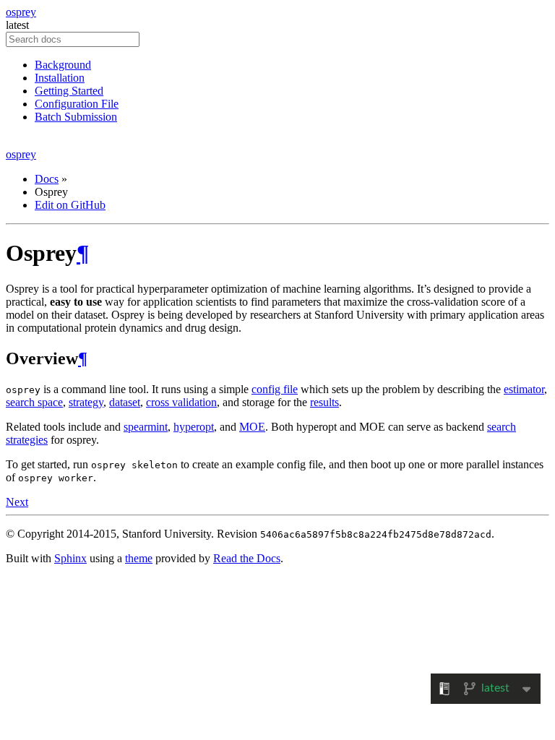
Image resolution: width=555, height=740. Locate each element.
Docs (47, 179)
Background (63, 65)
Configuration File (77, 104)
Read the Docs (246, 558)
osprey (21, 12)
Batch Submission (76, 117)
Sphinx (70, 558)
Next (17, 502)
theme (138, 558)
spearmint (146, 427)
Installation (60, 78)
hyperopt (193, 427)
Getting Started (69, 91)
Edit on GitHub (70, 205)
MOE (252, 427)
